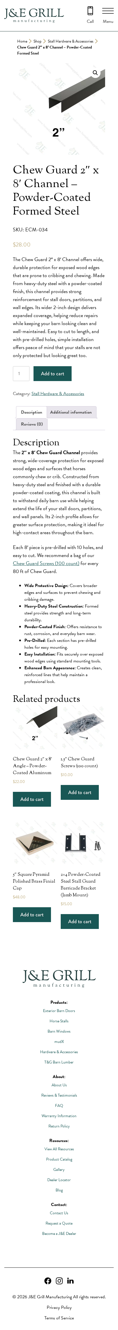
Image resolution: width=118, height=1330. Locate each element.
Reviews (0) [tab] (32, 424)
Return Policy (59, 1126)
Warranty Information (59, 1116)
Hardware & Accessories (59, 1052)
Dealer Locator (59, 1180)
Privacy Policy (59, 1307)
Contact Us (59, 1213)
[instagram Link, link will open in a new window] (59, 1281)
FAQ (59, 1106)
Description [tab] (31, 412)
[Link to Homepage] (59, 979)
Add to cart (52, 373)
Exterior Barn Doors (59, 1011)
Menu (108, 21)
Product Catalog (59, 1159)
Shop (38, 41)
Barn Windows (59, 1031)
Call (90, 21)
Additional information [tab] (71, 412)
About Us (59, 1085)
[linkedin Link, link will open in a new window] (70, 1281)
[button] (95, 73)
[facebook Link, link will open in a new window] (48, 1281)
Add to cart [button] (32, 799)
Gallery (59, 1170)
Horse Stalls (59, 1021)
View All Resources (59, 1149)
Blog (59, 1190)
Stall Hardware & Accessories (70, 41)
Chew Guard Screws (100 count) (46, 563)
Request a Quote (59, 1223)
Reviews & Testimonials (59, 1095)
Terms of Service (59, 1318)
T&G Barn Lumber (59, 1062)
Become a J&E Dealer (59, 1234)
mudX (59, 1042)
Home (22, 41)
